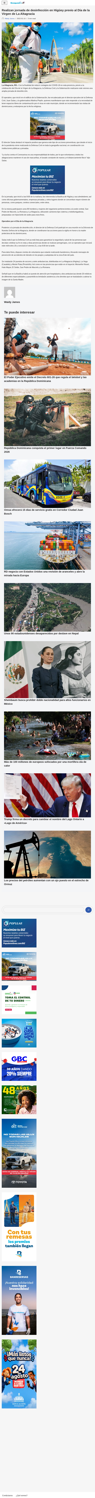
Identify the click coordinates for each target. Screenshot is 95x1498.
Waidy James (10, 18)
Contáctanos (7, 1496)
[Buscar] (88, 910)
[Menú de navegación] (4, 3)
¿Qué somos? (21, 1496)
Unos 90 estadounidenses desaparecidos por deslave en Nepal (41, 633)
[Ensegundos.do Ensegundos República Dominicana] (18, 3)
